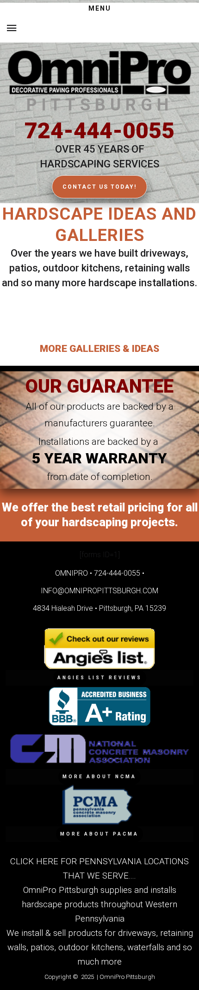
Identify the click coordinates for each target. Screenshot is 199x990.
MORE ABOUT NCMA (99, 776)
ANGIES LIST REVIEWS (99, 677)
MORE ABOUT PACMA (99, 833)
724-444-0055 (99, 130)
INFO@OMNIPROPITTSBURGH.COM (99, 590)
